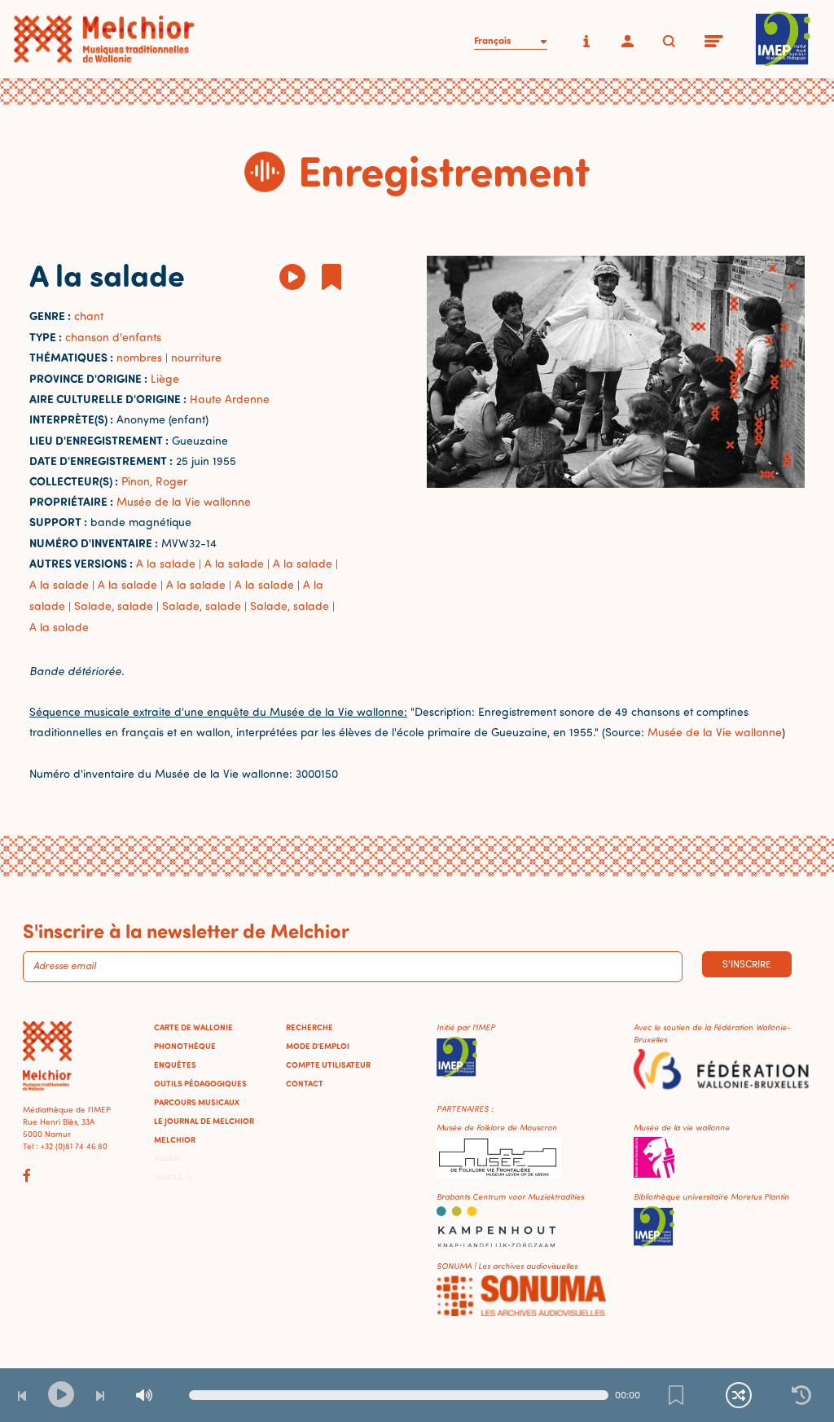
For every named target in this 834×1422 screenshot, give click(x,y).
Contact (304, 1083)
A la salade (165, 563)
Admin (167, 1158)
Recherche (309, 1027)
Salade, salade (113, 605)
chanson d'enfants (113, 337)
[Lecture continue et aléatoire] (739, 1395)
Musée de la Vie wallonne (183, 501)
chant (88, 316)
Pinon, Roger (154, 481)
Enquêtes (175, 1064)
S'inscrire (746, 964)
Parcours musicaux (196, 1102)
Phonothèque (185, 1045)
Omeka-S (172, 1177)
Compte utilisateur (328, 1064)
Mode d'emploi (317, 1045)
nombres (139, 357)
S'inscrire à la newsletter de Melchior (186, 930)
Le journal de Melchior (204, 1120)
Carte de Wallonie (193, 1027)
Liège (165, 378)
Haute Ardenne (230, 399)
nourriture (196, 357)
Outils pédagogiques (200, 1083)
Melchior (174, 1139)
